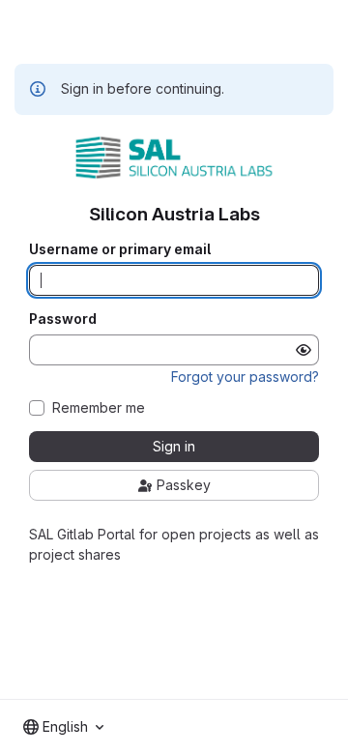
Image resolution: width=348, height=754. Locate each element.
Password (63, 319)
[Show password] (303, 349)
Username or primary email (120, 249)
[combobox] (63, 727)
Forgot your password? (245, 376)
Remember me (98, 408)
